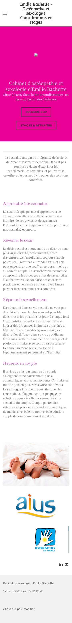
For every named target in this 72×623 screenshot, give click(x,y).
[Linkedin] (61, 564)
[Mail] (66, 564)
